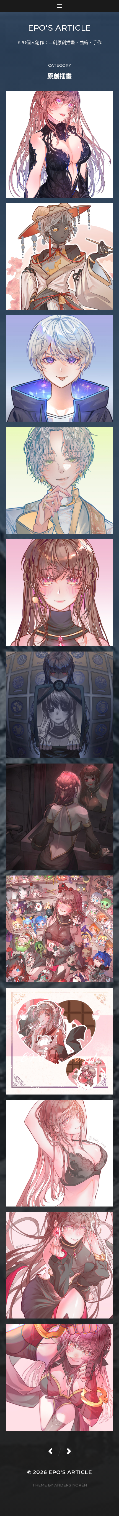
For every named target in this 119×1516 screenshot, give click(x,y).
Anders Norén (70, 1485)
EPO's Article (59, 28)
